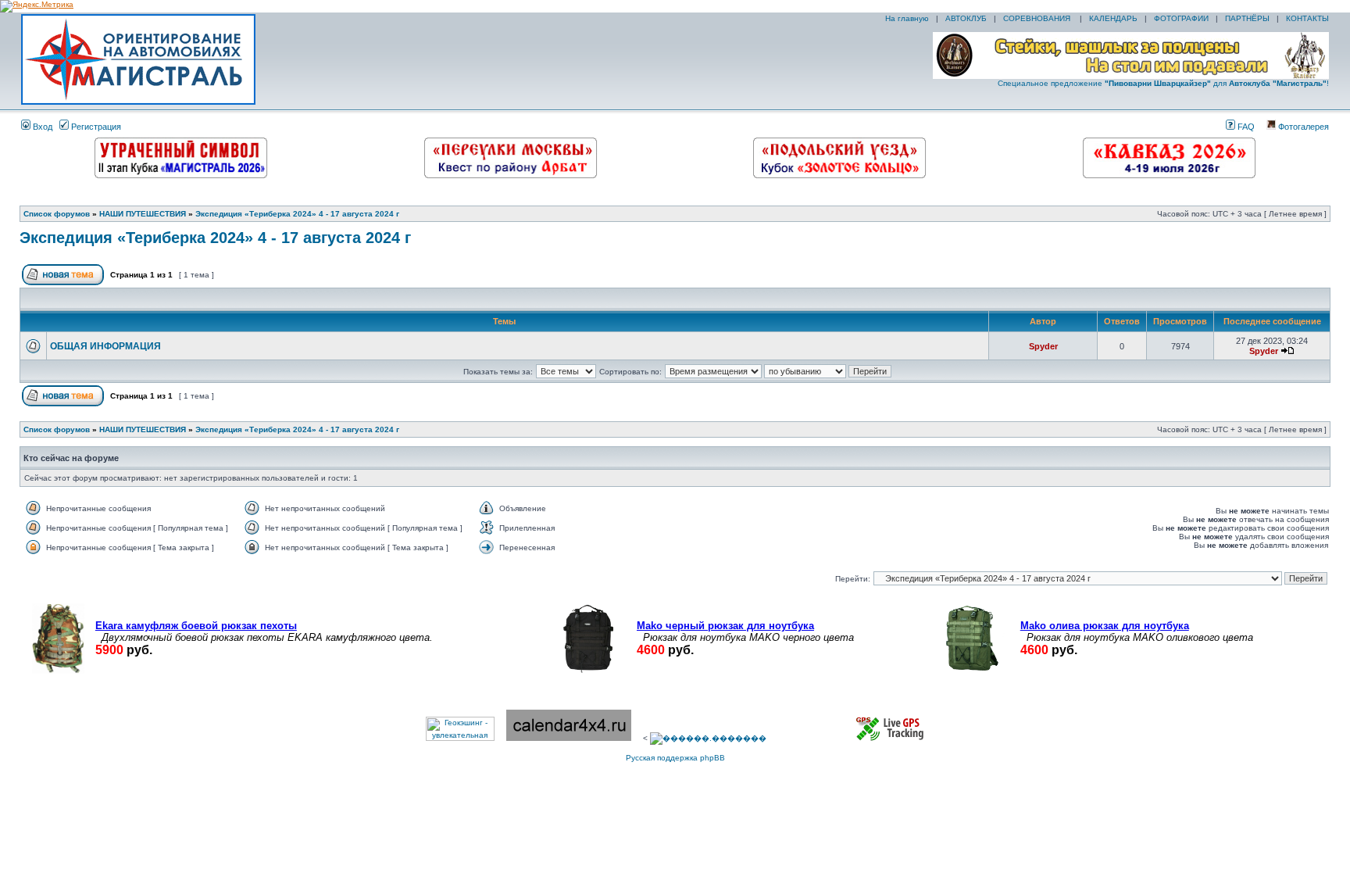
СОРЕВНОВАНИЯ (1038, 18)
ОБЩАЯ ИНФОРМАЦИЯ (105, 346)
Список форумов (56, 213)
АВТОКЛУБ (966, 18)
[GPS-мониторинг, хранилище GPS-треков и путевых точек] (890, 738)
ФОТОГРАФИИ (1181, 18)
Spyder (1043, 346)
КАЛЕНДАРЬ (1113, 18)
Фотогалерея (1302, 126)
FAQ (1245, 126)
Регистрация (95, 126)
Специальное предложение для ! (1163, 83)
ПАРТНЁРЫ (1247, 18)
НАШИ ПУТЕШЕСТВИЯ (142, 213)
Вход (41, 126)
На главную (906, 18)
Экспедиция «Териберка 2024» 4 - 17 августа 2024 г (297, 213)
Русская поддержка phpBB (675, 757)
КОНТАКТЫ (1307, 18)
